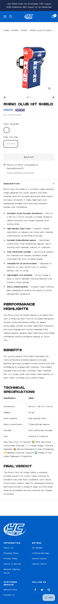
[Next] (53, 97)
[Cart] (52, 16)
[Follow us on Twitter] (42, 589)
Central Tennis (39, 564)
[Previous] (5, 97)
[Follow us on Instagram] (48, 589)
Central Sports (39, 558)
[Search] (10, 16)
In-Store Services (40, 553)
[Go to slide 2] (30, 97)
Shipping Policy (11, 553)
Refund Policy (10, 589)
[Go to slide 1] (27, 97)
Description (12, 184)
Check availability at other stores (20, 173)
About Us (8, 548)
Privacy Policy (11, 558)
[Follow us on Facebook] (35, 589)
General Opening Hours (12, 571)
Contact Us (9, 595)
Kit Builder (37, 548)
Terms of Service (12, 564)
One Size (10, 144)
